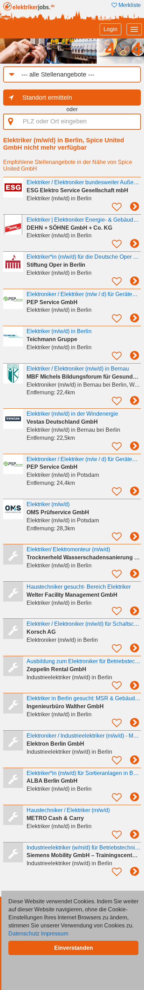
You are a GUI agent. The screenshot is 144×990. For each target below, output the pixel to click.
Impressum (54, 934)
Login (110, 29)
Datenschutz (23, 934)
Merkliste (129, 5)
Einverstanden (73, 948)
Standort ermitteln (47, 97)
